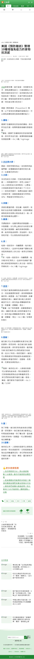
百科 (28, 6)
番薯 (5, 286)
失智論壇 (15, 6)
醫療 (22, 6)
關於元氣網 (6, 648)
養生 (8, 6)
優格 (12, 501)
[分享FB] (4, 9)
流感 (3, 87)
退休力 (10, 651)
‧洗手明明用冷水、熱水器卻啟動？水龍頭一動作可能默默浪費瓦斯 (17, 474)
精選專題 (21, 648)
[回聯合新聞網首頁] (2, 2)
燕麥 (5, 161)
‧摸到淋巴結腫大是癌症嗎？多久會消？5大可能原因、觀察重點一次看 (17, 489)
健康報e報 (18, 641)
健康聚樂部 (14, 648)
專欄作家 (23, 651)
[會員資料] (29, 2)
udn (2, 42)
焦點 (2, 6)
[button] (31, 6)
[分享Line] (13, 9)
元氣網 (7, 42)
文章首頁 (16, 651)
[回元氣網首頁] (6, 2)
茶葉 (23, 501)
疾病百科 (28, 648)
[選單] (32, 2)
